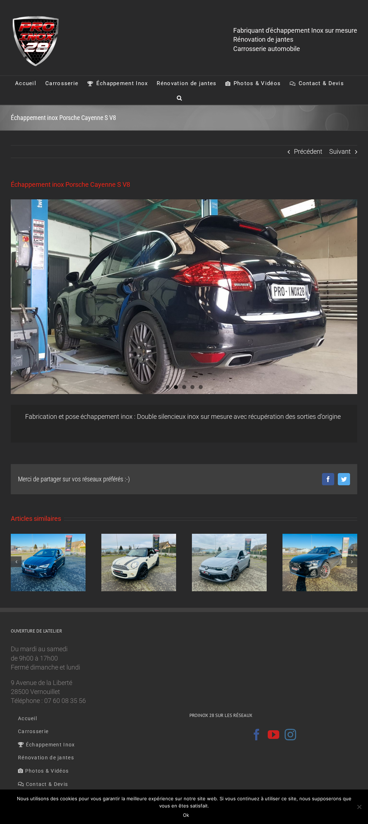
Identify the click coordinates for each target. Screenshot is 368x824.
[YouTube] (273, 734)
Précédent (308, 151)
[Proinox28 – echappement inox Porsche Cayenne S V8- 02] (184, 296)
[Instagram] (290, 734)
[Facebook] (256, 734)
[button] (179, 97)
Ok (186, 815)
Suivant (340, 151)
